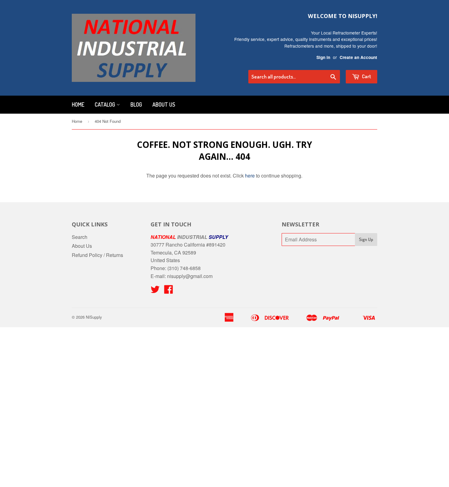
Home (78, 104)
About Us (163, 104)
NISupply (94, 317)
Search (79, 236)
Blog (136, 104)
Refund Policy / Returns (97, 254)
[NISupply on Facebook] (168, 291)
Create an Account (358, 57)
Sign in (323, 57)
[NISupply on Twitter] (155, 291)
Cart (366, 76)
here (250, 175)
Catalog (105, 104)
